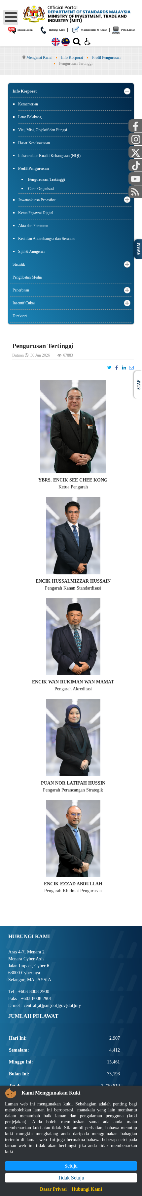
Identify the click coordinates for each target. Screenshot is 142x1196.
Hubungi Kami (56, 29)
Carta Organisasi (41, 188)
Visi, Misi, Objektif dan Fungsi (42, 130)
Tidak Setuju (71, 1177)
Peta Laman (128, 29)
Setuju (71, 1166)
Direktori (20, 316)
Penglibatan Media (27, 277)
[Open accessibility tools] (88, 41)
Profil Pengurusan (33, 168)
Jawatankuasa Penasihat (36, 200)
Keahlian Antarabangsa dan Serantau (46, 238)
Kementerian (28, 104)
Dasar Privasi (53, 1189)
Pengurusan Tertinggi (46, 179)
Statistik (19, 264)
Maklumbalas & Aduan (93, 29)
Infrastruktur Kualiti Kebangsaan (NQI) (49, 155)
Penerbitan (21, 290)
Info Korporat (25, 91)
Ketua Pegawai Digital (35, 213)
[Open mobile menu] (10, 17)
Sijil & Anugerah (31, 251)
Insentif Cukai (24, 303)
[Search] (77, 43)
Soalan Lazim (25, 29)
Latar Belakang (30, 117)
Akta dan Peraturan (33, 225)
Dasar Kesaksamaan (34, 142)
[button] (127, 91)
